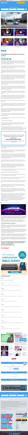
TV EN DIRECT (5, 248)
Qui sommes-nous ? (23, 421)
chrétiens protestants (9, 417)
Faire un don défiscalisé (21, 2)
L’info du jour (14, 358)
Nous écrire (17, 421)
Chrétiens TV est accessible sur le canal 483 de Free (11, 348)
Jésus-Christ (2, 420)
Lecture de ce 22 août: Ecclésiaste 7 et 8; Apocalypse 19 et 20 (7, 344)
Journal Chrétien (4, 401)
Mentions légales (23, 422)
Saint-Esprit (6, 420)
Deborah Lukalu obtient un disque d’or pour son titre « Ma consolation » (7, 46)
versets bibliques (10, 423)
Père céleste (10, 420)
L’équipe (22, 423)
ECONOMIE (3, 50)
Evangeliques (9, 426)
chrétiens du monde (3, 417)
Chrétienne (2, 426)
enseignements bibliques (4, 423)
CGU (16, 422)
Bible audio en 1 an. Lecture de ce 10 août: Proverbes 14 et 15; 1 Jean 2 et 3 (20, 344)
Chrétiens (11, 414)
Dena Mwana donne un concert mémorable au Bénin (11, 354)
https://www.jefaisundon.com (7, 244)
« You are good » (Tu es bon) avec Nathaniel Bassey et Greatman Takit (20, 46)
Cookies (17, 423)
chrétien (6, 426)
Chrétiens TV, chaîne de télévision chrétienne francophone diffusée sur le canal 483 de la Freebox (17, 426)
